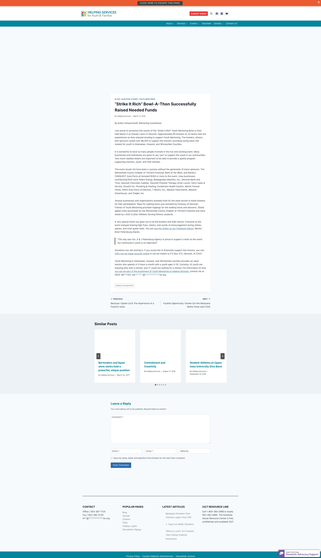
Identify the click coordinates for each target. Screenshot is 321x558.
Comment (117, 417)
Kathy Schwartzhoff (124, 286)
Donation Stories (130, 99)
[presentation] (114, 343)
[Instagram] (222, 13)
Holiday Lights (130, 526)
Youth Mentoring (147, 99)
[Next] (223, 356)
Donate (126, 516)
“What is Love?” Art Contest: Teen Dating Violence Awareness (180, 535)
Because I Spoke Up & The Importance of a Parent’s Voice (132, 303)
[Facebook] (217, 13)
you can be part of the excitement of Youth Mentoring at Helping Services (152, 271)
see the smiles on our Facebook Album (173, 228)
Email (149, 451)
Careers (126, 519)
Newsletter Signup (132, 529)
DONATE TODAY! (199, 13)
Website (184, 451)
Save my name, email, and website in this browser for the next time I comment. (149, 458)
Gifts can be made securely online (132, 253)
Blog (125, 512)
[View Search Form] (211, 13)
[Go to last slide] (98, 356)
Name (116, 451)
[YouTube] (227, 13)
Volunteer (206, 23)
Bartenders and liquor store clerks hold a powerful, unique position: (114, 366)
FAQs (125, 522)
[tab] (155, 384)
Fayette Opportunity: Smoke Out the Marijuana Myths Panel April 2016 (186, 303)
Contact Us (231, 23)
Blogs (117, 99)
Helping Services (124, 116)
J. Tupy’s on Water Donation (180, 524)
